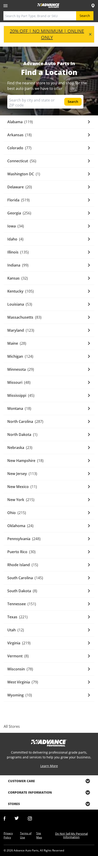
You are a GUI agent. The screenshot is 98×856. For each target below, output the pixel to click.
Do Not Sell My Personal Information (71, 835)
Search (85, 15)
